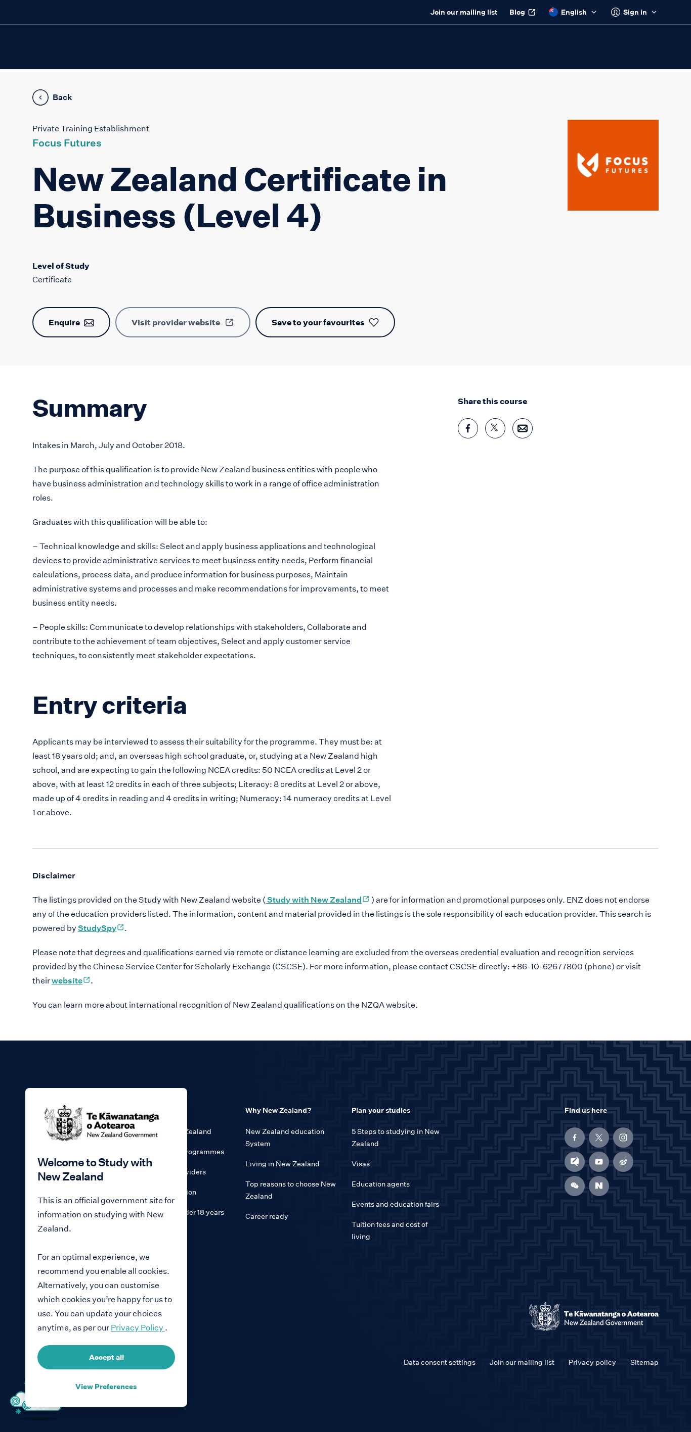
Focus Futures (67, 143)
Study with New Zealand (318, 900)
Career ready (266, 1216)
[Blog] (575, 1162)
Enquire (64, 322)
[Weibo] (623, 1162)
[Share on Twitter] (495, 428)
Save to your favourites (318, 322)
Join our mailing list (463, 12)
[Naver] (599, 1186)
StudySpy (101, 928)
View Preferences (106, 1386)
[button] (575, 1186)
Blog (517, 12)
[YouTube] (599, 1162)
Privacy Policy (138, 1327)
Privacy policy (592, 1362)
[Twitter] (599, 1137)
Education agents (381, 1184)
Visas (361, 1163)
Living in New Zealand (282, 1163)
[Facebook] (575, 1137)
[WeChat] (575, 1186)
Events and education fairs (395, 1204)
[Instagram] (623, 1137)
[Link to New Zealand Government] (594, 1316)
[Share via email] (522, 428)
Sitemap (644, 1362)
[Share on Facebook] (468, 428)
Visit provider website (176, 322)
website (71, 980)
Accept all (106, 1357)
